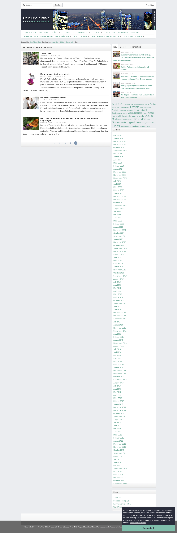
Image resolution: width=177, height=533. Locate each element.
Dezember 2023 (119, 172)
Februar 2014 (118, 365)
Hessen (144, 113)
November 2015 (119, 328)
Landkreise (83, 32)
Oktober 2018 (118, 273)
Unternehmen (125, 126)
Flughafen (116, 110)
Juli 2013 (117, 386)
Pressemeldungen (133, 36)
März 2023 (117, 187)
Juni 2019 (117, 258)
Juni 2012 (117, 426)
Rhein (130, 119)
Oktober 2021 (118, 233)
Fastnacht (144, 107)
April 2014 (117, 358)
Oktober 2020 (118, 245)
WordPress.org (119, 507)
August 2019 (118, 254)
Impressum (110, 32)
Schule (148, 119)
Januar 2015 (118, 340)
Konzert (115, 116)
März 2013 (117, 398)
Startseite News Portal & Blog (38, 36)
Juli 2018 (117, 282)
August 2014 (118, 346)
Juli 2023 (117, 181)
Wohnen (151, 126)
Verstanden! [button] (148, 528)
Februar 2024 (118, 166)
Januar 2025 (118, 157)
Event (127, 107)
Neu (115, 47)
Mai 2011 (117, 465)
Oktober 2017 (118, 300)
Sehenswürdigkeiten (125, 122)
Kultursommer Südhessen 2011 (55, 74)
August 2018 (118, 279)
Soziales (149, 123)
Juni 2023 (117, 184)
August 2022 (118, 209)
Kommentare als (122, 504)
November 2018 (119, 270)
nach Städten (62, 36)
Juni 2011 (117, 462)
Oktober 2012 (118, 413)
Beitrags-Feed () (121, 501)
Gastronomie (117, 113)
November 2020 (119, 242)
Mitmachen (137, 116)
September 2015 (120, 331)
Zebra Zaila (45, 53)
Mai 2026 (117, 135)
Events (134, 107)
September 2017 (120, 303)
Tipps (116, 126)
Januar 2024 (118, 169)
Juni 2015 (117, 334)
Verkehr (136, 126)
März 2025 (117, 154)
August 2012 (118, 420)
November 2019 (119, 251)
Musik (115, 119)
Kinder (151, 112)
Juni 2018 (117, 285)
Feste (150, 107)
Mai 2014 (117, 355)
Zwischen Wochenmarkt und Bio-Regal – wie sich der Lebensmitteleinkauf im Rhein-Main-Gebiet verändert (133, 58)
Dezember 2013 (119, 371)
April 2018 (117, 291)
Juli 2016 (117, 322)
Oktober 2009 (118, 481)
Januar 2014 (118, 368)
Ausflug (121, 104)
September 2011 (119, 453)
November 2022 (119, 200)
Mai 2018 (117, 288)
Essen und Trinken (118, 107)
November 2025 (119, 144)
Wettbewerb (144, 126)
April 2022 (117, 218)
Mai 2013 (117, 392)
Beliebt (123, 47)
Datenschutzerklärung (128, 32)
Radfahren (124, 119)
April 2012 (117, 432)
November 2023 (119, 175)
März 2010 (117, 471)
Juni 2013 (117, 389)
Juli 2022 (117, 212)
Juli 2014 (117, 349)
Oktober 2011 (118, 450)
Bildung (141, 104)
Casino (153, 104)
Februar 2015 (118, 337)
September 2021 (120, 236)
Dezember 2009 (119, 478)
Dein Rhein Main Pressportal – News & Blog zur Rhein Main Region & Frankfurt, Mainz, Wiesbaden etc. (72, 527)
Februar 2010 (118, 475)
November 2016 (119, 316)
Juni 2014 (117, 352)
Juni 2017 (117, 306)
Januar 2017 (118, 309)
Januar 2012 (118, 441)
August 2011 (118, 456)
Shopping (142, 123)
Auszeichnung (135, 104)
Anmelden (150, 5)
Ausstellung (127, 104)
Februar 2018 (118, 297)
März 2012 (117, 435)
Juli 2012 (117, 423)
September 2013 (120, 380)
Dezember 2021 (119, 230)
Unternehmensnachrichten (105, 36)
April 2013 (117, 395)
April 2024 (117, 160)
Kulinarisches (126, 116)
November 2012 (119, 410)
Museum (147, 115)
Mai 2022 (117, 215)
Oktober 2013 (118, 377)
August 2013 (118, 383)
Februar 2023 (118, 190)
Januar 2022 (118, 227)
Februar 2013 (118, 401)
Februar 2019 (118, 264)
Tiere (154, 123)
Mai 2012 (117, 429)
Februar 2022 (118, 224)
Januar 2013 (118, 404)
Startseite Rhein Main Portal (36, 32)
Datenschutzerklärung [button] (138, 523)
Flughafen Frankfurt (126, 110)
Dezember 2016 (119, 313)
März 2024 (117, 163)
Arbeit (114, 104)
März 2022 (117, 221)
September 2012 (120, 416)
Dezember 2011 (119, 444)
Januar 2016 (118, 325)
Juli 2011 (116, 459)
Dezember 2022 (119, 196)
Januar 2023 (118, 193)
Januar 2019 (118, 267)
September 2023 (120, 178)
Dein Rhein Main (35, 42)
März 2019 (117, 261)
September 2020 (120, 248)
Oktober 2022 (118, 203)
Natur (119, 119)
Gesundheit (135, 112)
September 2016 (120, 319)
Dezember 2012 (119, 407)
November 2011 (119, 447)
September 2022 (120, 206)
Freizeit (136, 110)
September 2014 (120, 343)
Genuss (125, 113)
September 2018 (120, 276)
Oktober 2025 (118, 147)
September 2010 (120, 468)
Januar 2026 (118, 138)
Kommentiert (135, 47)
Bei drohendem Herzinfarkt (53, 98)
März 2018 (117, 294)
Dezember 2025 (119, 141)
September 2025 (120, 151)
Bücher (147, 104)
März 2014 (117, 361)
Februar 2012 (118, 438)
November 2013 (119, 374)
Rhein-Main (139, 119)
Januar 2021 (118, 239)
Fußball (143, 110)
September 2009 (120, 484)
